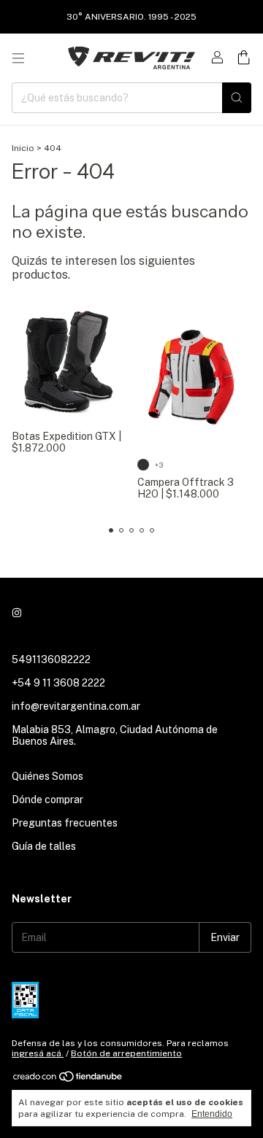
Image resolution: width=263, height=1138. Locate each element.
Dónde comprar (47, 799)
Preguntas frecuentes (65, 823)
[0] (243, 58)
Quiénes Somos (47, 776)
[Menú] (18, 58)
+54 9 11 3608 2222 (58, 683)
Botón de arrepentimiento (126, 1053)
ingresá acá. (38, 1053)
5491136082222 (51, 659)
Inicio (23, 148)
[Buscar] (236, 97)
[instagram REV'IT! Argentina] (17, 613)
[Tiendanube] (68, 1080)
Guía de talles (44, 846)
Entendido (211, 1114)
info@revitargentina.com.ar (76, 706)
